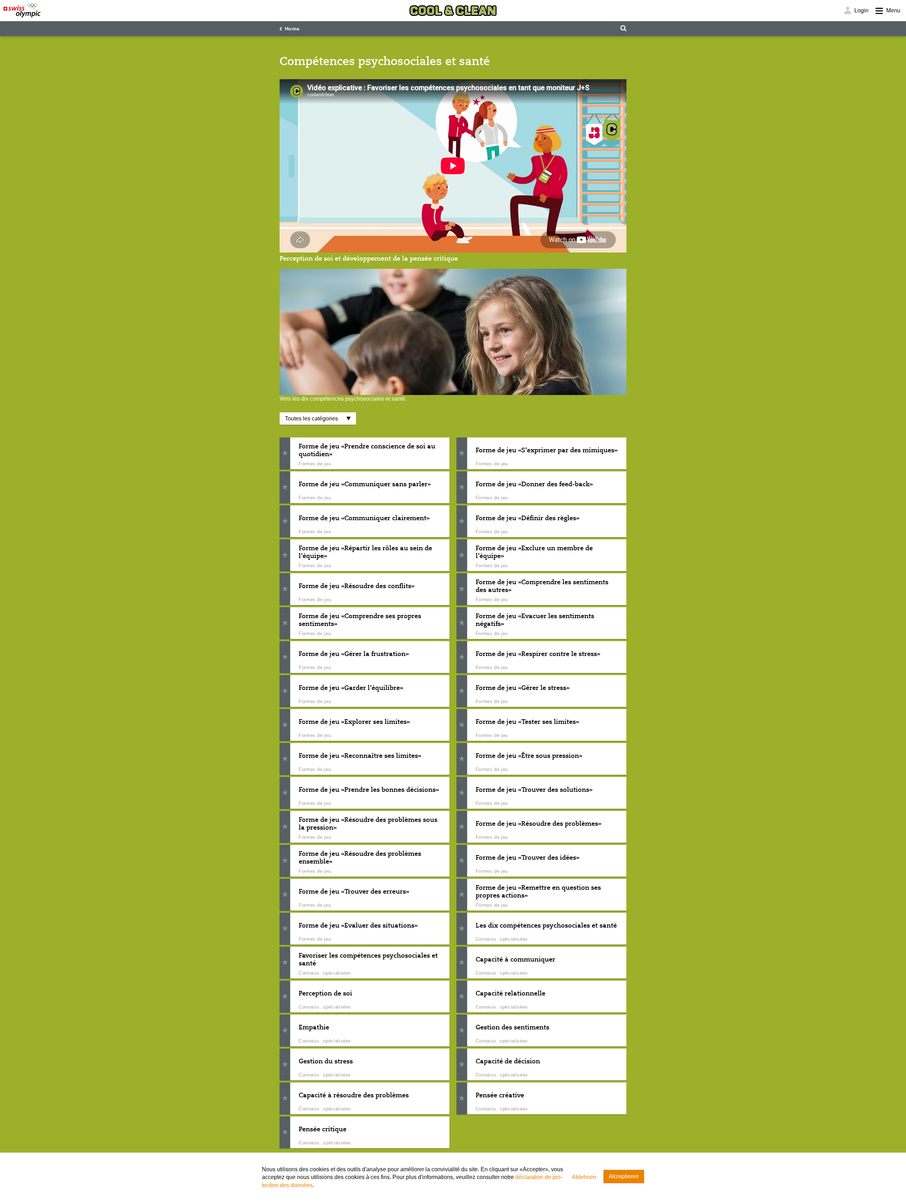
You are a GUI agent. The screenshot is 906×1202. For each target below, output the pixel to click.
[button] (285, 453)
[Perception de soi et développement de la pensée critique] (453, 332)
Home (292, 28)
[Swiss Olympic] (22, 10)
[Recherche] (623, 28)
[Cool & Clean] (453, 10)
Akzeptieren (624, 1176)
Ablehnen (584, 1177)
